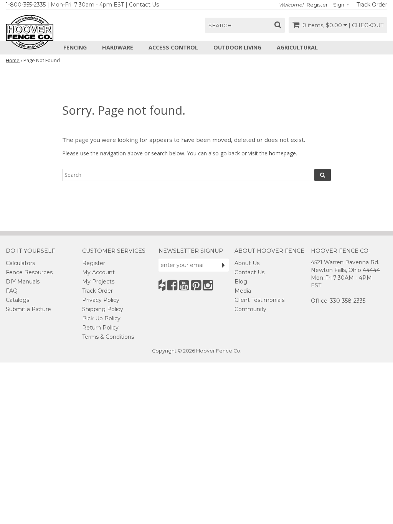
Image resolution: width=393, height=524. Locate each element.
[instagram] (208, 285)
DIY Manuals (23, 281)
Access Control (173, 47)
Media (242, 290)
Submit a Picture (28, 309)
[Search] (322, 175)
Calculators (20, 263)
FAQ (12, 290)
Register (317, 5)
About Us (246, 263)
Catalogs (17, 300)
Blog (240, 281)
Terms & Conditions (108, 336)
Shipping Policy (102, 309)
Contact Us (144, 4)
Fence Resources (29, 272)
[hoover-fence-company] (162, 285)
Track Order (372, 4)
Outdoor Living (237, 47)
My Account (98, 272)
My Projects (98, 281)
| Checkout (365, 25)
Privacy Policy (100, 300)
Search (220, 25)
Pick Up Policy (101, 318)
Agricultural (297, 47)
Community (250, 309)
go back (230, 153)
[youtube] (184, 285)
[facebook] (172, 285)
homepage (282, 153)
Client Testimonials (259, 300)
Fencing (75, 47)
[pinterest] (196, 285)
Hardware (117, 47)
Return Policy (100, 327)
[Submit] (223, 265)
